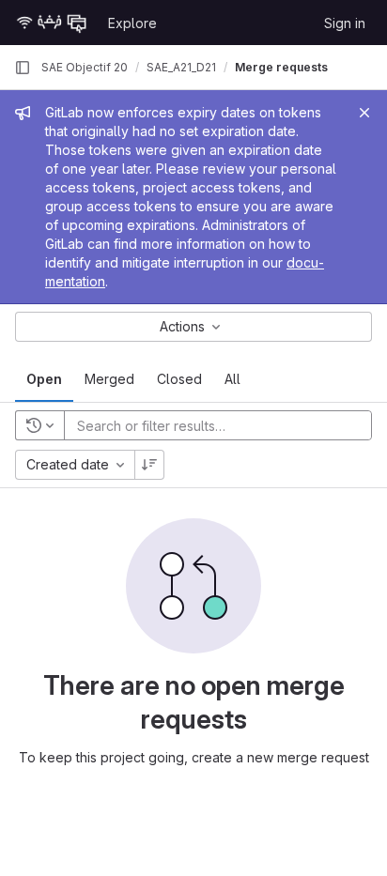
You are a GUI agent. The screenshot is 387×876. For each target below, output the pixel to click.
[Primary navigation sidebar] (23, 68)
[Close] (364, 112)
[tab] (44, 379)
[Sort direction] (149, 465)
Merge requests (281, 67)
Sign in (344, 23)
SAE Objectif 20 (84, 67)
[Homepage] (51, 23)
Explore (132, 23)
